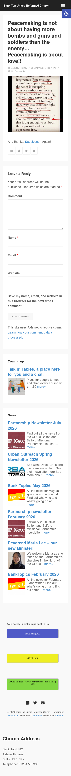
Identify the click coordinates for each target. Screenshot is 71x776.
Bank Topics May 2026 (29, 485)
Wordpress (13, 715)
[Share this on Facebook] (11, 151)
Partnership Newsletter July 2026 (34, 425)
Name (13, 237)
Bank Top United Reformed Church (26, 5)
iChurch (59, 715)
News (53, 67)
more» (41, 386)
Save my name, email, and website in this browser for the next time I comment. (35, 301)
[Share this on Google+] (19, 151)
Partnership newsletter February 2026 (29, 513)
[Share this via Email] (34, 151)
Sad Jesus (32, 141)
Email (13, 255)
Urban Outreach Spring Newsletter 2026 (30, 456)
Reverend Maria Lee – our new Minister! (32, 545)
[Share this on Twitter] (26, 151)
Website (14, 273)
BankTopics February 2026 (33, 574)
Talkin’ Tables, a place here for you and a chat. (34, 371)
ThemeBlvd (36, 715)
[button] (66, 13)
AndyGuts (39, 67)
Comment (15, 196)
